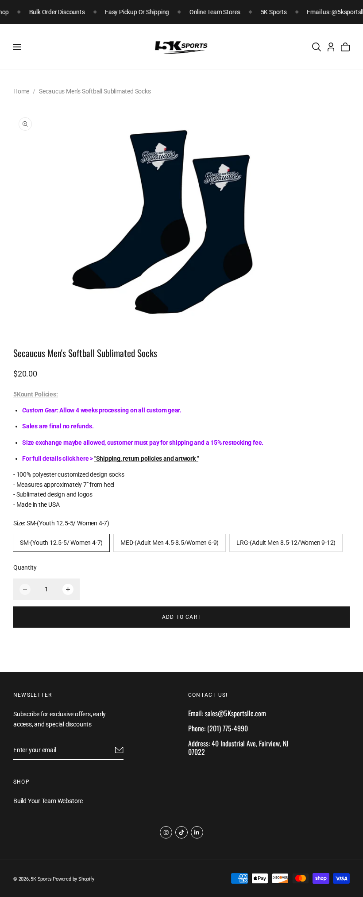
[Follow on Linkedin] (197, 832)
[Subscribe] (119, 750)
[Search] (316, 47)
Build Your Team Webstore (48, 800)
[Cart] (345, 47)
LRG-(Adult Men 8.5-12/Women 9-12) (286, 542)
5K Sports (41, 879)
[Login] (331, 47)
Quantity (24, 567)
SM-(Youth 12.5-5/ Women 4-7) (61, 542)
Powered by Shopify (73, 879)
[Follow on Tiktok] (181, 832)
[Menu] (17, 47)
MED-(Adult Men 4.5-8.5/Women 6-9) (169, 542)
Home (21, 91)
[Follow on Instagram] (166, 832)
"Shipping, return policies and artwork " (146, 458)
